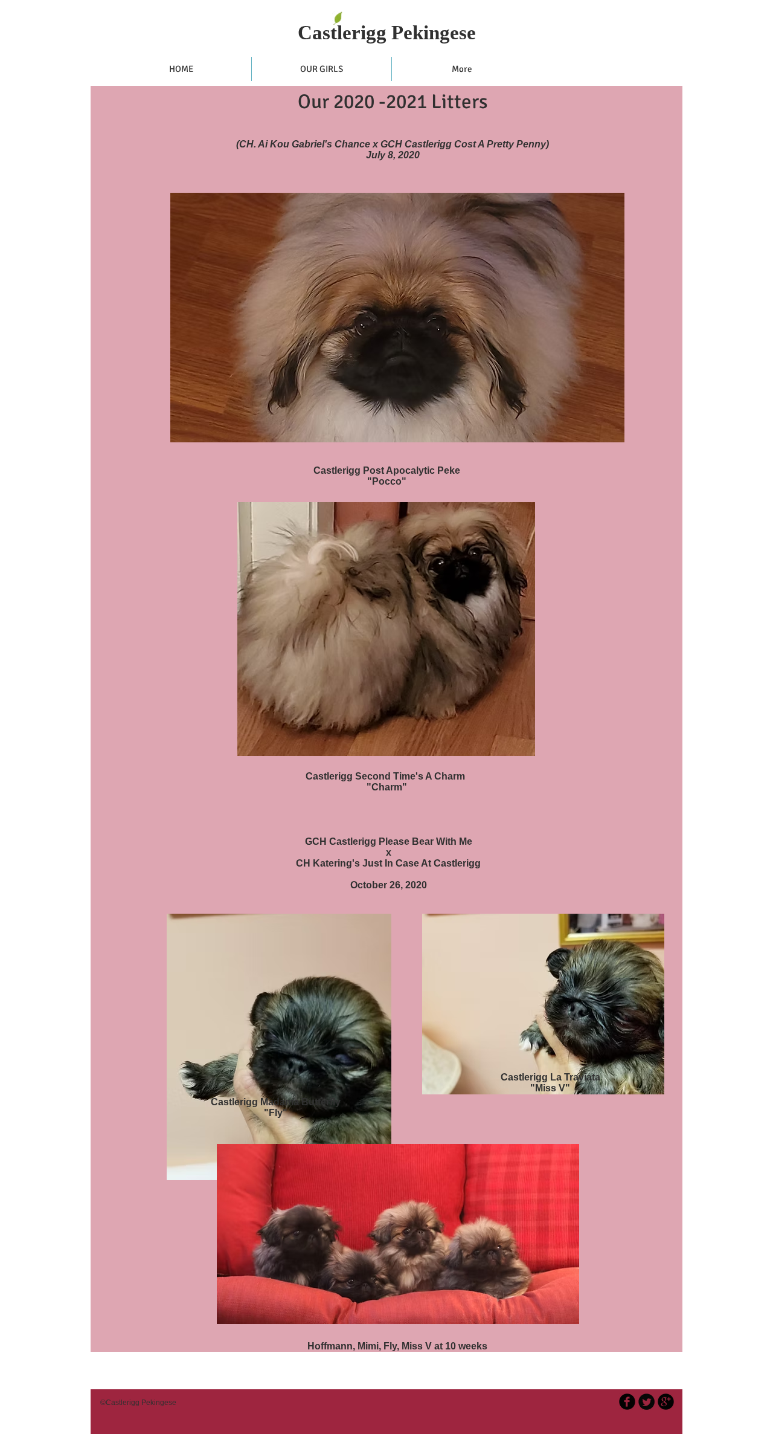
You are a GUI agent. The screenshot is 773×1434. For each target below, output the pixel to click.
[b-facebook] (627, 1402)
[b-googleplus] (666, 1402)
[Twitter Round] (646, 1402)
